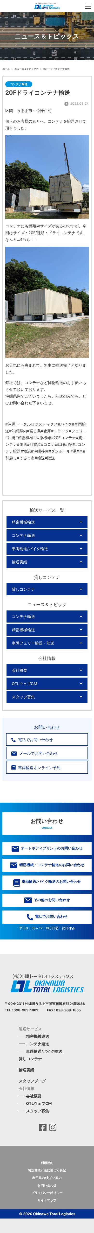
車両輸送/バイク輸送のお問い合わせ (51, 881)
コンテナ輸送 (23, 535)
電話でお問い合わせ (35, 739)
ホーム (6, 68)
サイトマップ (47, 1200)
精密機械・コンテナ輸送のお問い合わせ (51, 864)
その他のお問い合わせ (51, 899)
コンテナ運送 (37, 1043)
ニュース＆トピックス (26, 68)
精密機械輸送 (23, 522)
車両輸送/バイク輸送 (30, 548)
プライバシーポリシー (47, 1193)
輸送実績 (19, 562)
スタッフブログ (32, 1081)
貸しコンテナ (23, 589)
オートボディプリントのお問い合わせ (51, 848)
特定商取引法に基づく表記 (47, 1170)
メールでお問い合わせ (38, 753)
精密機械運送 (37, 1036)
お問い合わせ (47, 1185)
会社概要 (19, 670)
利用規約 (47, 1163)
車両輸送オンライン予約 (38, 767)
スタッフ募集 (23, 696)
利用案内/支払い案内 (47, 1178)
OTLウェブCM (24, 683)
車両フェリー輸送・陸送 (33, 643)
